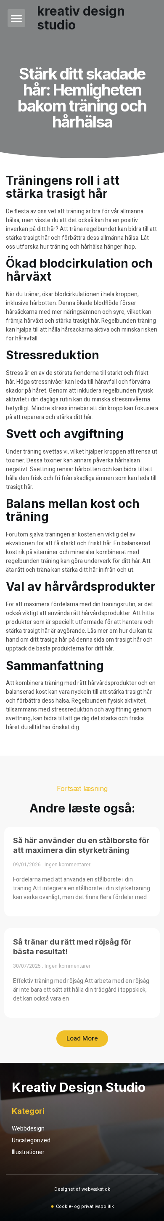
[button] (16, 18)
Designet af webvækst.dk (82, 1189)
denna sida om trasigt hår (109, 639)
